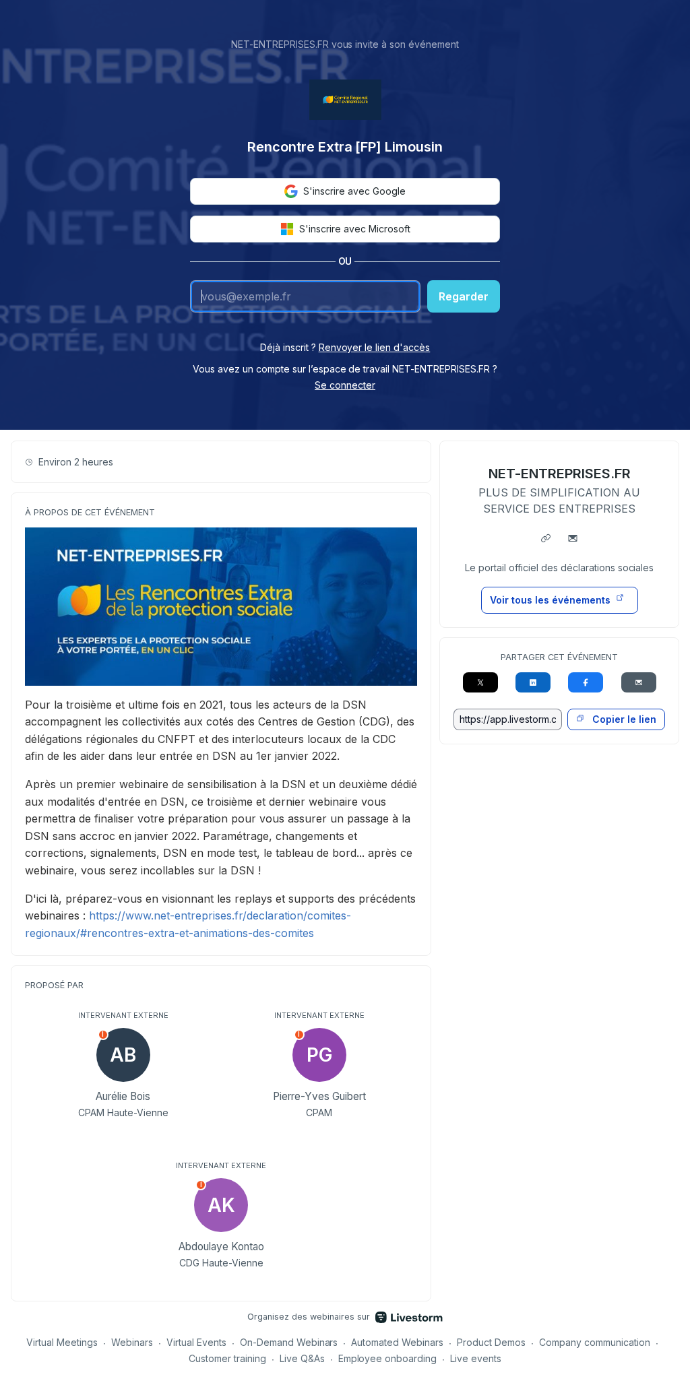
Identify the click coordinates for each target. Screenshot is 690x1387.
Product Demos (491, 1342)
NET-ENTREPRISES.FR (560, 473)
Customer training (227, 1358)
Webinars (132, 1342)
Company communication (594, 1342)
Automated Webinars (397, 1342)
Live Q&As (302, 1358)
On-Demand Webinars (289, 1342)
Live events (475, 1358)
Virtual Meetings (62, 1342)
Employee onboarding (387, 1358)
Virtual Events (196, 1342)
